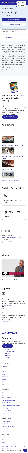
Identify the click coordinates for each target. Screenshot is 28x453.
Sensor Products (10, 7)
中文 (3, 439)
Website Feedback (12, 448)
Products (4, 7)
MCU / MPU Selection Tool (8, 400)
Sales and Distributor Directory (9, 429)
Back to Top (26, 451)
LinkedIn (7, 357)
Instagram (8, 355)
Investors (4, 371)
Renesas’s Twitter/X (10, 351)
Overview (4, 366)
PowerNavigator (6, 408)
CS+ (3, 395)
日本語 (3, 442)
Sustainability (5, 376)
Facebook (8, 353)
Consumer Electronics (19, 130)
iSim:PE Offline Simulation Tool (9, 402)
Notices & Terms (6, 446)
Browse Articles (6, 305)
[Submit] (18, 5)
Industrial (5, 130)
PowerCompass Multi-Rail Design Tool (11, 405)
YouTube (7, 350)
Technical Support (6, 421)
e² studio (4, 392)
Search (21, 2)
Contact (4, 379)
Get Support (5, 321)
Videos (3, 384)
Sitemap (4, 448)
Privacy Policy (14, 446)
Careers (4, 369)
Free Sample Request (7, 423)
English (3, 437)
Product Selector (15, 19)
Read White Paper (11, 117)
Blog (3, 382)
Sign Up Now (7, 346)
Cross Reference (15, 24)
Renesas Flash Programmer (8, 397)
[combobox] (21, 5)
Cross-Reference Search (8, 413)
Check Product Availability (8, 426)
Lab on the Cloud (6, 410)
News (3, 374)
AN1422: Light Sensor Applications (11, 237)
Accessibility (23, 446)
